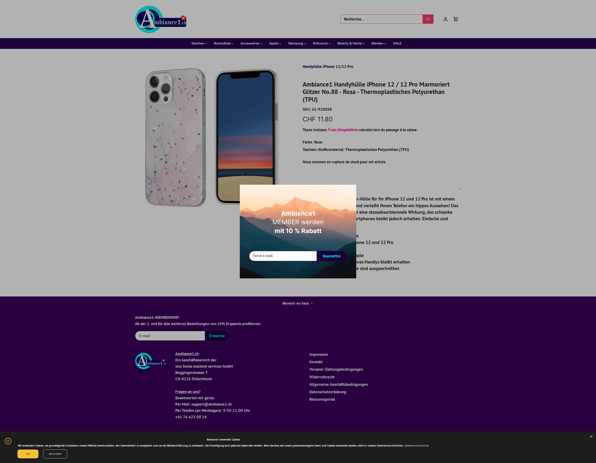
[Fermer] (350, 191)
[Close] (591, 436)
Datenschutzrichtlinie (416, 445)
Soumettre (332, 256)
